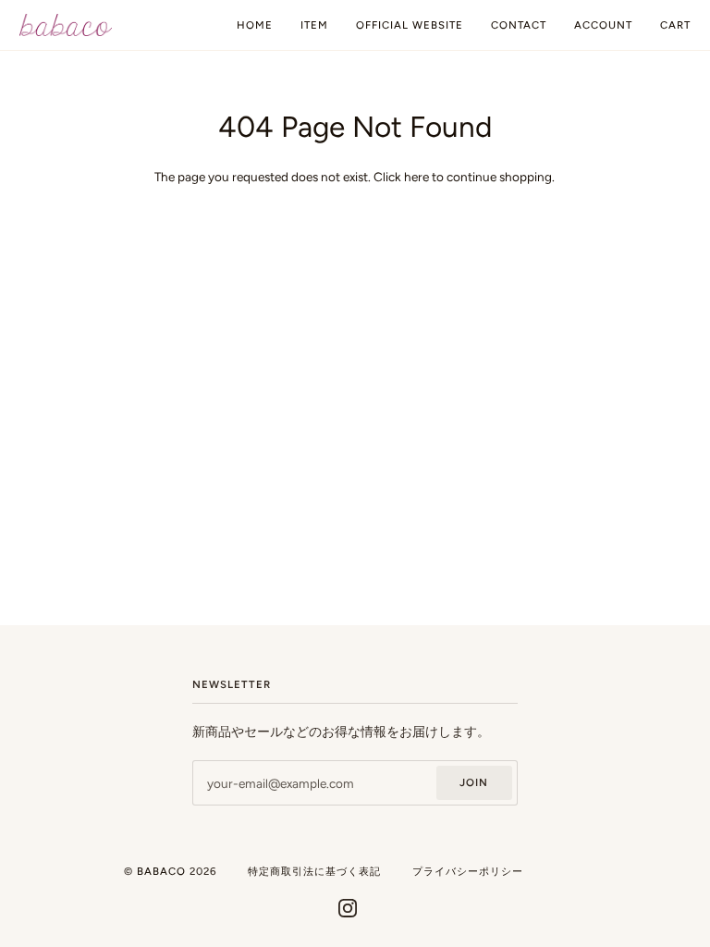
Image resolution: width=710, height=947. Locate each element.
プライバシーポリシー (467, 871)
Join (473, 782)
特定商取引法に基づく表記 (314, 871)
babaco (161, 871)
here (416, 176)
